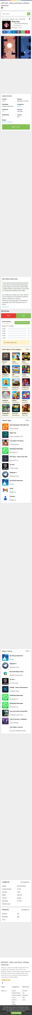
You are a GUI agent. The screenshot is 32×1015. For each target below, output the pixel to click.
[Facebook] (2, 982)
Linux (3, 919)
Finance (4, 898)
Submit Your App (6, 980)
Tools (18, 892)
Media (4, 895)
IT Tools (19, 901)
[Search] (28, 13)
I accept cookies (16, 1013)
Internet (19, 895)
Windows (5, 917)
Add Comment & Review (22, 322)
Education (5, 901)
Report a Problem (7, 122)
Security (4, 892)
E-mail (19, 889)
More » (28, 349)
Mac (18, 917)
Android (4, 914)
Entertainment (21, 886)
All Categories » (25, 882)
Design (19, 898)
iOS (17, 19)
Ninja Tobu (22, 19)
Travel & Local (6, 904)
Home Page (5, 19)
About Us (3, 991)
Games (12, 19)
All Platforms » (25, 910)
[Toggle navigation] (2, 8)
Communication (7, 889)
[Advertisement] (16, 76)
